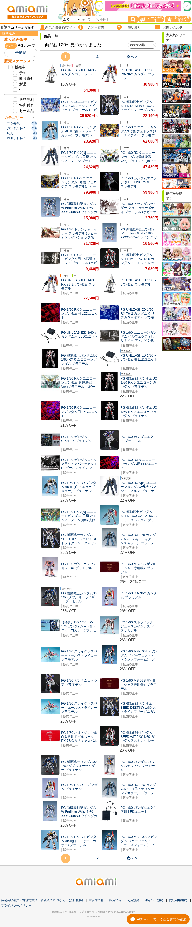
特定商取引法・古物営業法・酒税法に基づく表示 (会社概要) (42, 900)
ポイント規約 (154, 900)
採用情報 (115, 900)
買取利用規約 (178, 900)
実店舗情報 (96, 900)
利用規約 (133, 900)
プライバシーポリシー (16, 905)
